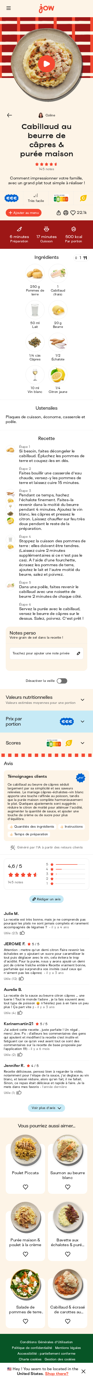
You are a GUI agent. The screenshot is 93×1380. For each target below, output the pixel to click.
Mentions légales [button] (68, 1348)
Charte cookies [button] (30, 1359)
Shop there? (56, 1374)
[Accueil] (46, 8)
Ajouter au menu (26, 213)
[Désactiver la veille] (62, 681)
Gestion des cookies (60, 1359)
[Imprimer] (65, 212)
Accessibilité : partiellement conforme (46, 1353)
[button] (8, 8)
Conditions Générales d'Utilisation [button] (46, 1342)
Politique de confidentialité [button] (32, 1348)
